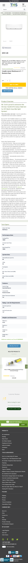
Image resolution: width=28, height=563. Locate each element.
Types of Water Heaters (8, 480)
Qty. (3, 80)
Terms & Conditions (6, 502)
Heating (4, 436)
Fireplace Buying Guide (7, 465)
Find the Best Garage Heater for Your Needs (12, 476)
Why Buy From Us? (14, 346)
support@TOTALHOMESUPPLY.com (9, 544)
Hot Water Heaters (6, 441)
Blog (3, 517)
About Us (4, 511)
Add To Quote (7, 90)
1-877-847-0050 (6, 542)
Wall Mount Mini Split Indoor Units (19, 14)
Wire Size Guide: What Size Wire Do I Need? (12, 486)
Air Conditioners (6, 434)
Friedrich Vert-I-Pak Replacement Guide (11, 458)
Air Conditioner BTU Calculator (9, 473)
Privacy (4, 500)
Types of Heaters (6, 469)
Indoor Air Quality (6, 445)
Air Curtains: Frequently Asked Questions (11, 460)
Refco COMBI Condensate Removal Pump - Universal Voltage (14, 370)
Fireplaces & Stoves (7, 443)
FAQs (3, 513)
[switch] (4, 547)
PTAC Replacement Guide (8, 484)
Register (7, 530)
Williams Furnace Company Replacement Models (13, 471)
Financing (4, 463)
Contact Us (4, 515)
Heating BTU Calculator (7, 488)
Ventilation (4, 447)
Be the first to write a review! (14, 408)
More (3, 449)
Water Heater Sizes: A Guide (8, 482)
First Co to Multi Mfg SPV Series (10, 456)
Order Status (5, 534)
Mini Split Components (7, 14)
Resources (4, 467)
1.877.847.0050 (15, 1)
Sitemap (4, 519)
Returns (4, 497)
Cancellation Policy (6, 504)
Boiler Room (5, 438)
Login (3, 530)
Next (26, 366)
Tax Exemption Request (8, 524)
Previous (1, 366)
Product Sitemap (6, 521)
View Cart (4, 532)
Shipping (4, 495)
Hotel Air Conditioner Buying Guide (10, 478)
